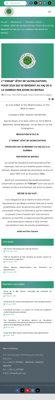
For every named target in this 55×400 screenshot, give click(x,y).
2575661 (20, 370)
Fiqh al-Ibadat (22, 95)
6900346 (29, 362)
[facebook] (17, 390)
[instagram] (33, 390)
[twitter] (22, 390)
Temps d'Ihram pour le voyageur (40, 95)
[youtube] (27, 390)
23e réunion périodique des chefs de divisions (21, 249)
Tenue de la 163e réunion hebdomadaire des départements (26, 333)
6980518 (7, 366)
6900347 (39, 362)
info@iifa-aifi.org (18, 373)
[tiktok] (38, 390)
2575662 (20, 362)
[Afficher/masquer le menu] (49, 12)
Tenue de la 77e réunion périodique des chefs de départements (27, 302)
